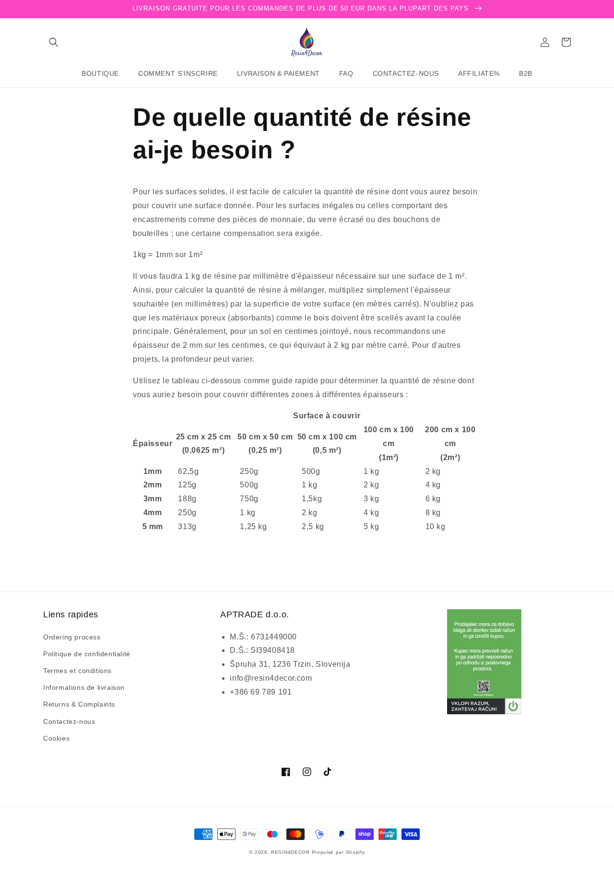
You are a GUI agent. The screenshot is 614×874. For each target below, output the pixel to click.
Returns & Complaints (79, 704)
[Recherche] (53, 42)
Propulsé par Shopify (338, 852)
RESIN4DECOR (290, 852)
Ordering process (72, 637)
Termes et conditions (77, 670)
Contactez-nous (69, 721)
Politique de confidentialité (86, 654)
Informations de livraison (84, 687)
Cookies (56, 738)
